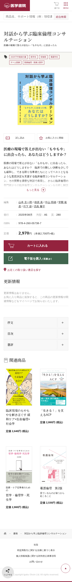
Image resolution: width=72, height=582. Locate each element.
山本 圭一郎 (25, 202)
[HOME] (5, 533)
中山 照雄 (50, 202)
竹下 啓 (27, 206)
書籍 (15, 533)
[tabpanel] (36, 99)
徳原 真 (38, 202)
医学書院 (15, 5)
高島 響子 (39, 206)
